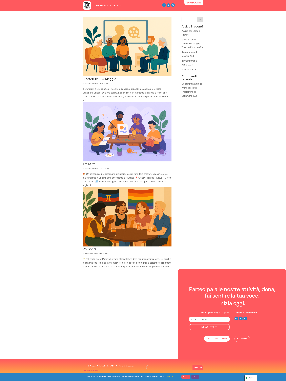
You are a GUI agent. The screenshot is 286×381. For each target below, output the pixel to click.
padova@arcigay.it (219, 312)
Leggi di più (170, 376)
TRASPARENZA (91, 370)
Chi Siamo (101, 5)
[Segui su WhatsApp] (173, 5)
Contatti (116, 5)
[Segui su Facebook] (164, 5)
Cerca (200, 19)
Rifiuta (195, 377)
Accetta (185, 377)
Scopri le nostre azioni (216, 339)
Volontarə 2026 (189, 69)
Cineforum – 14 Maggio (99, 79)
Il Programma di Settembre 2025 (190, 92)
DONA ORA (194, 2)
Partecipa (242, 339)
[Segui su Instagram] (168, 5)
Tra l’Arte (89, 164)
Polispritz (89, 249)
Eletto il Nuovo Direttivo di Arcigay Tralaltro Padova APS (192, 43)
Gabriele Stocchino (91, 83)
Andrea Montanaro (91, 253)
